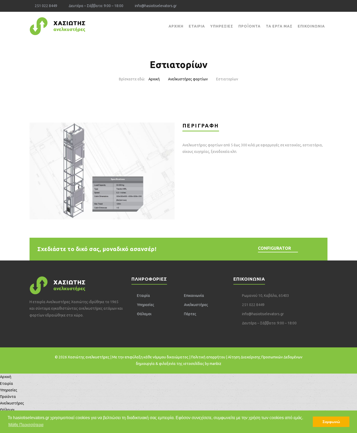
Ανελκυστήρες (196, 305)
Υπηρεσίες (221, 26)
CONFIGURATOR (274, 248)
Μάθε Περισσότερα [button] (25, 425)
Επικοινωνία (311, 26)
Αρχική (176, 26)
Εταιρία (197, 26)
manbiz (215, 364)
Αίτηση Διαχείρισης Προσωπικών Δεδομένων (265, 357)
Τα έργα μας (279, 26)
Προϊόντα (249, 26)
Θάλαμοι (144, 314)
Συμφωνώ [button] (331, 422)
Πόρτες (190, 314)
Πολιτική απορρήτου (208, 357)
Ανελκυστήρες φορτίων (188, 79)
